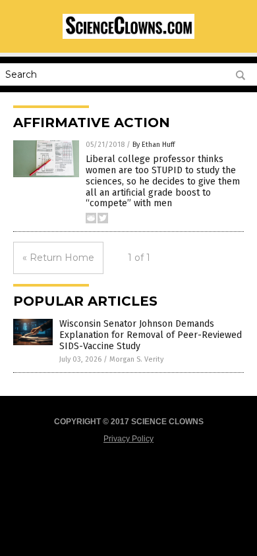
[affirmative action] (128, 36)
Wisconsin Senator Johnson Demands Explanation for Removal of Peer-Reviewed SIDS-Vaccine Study (150, 335)
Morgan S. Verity (136, 359)
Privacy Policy (128, 438)
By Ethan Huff (153, 144)
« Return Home (58, 258)
